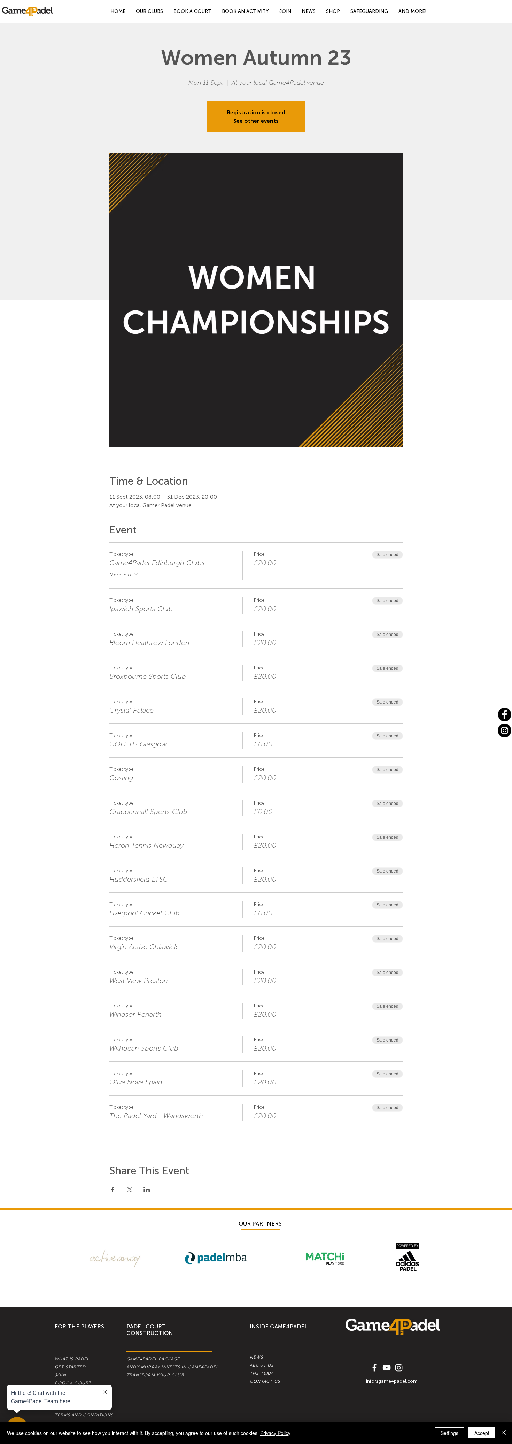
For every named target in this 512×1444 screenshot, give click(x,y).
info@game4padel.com (392, 1381)
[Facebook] (504, 714)
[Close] (503, 1432)
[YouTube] (386, 1368)
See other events (256, 120)
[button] (412, 11)
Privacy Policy (275, 1432)
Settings (449, 1432)
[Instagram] (504, 730)
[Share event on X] (129, 1189)
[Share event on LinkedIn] (146, 1189)
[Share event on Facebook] (112, 1189)
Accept (481, 1432)
